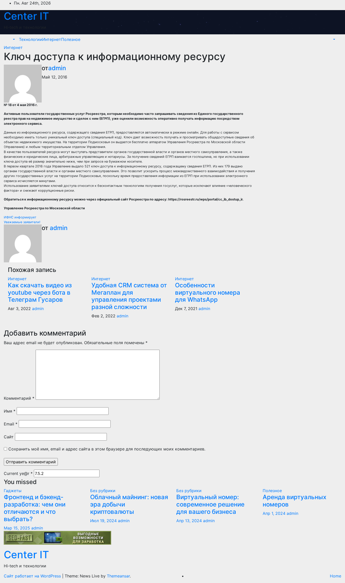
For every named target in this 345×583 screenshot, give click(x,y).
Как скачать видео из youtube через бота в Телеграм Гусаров (40, 292)
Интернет (51, 39)
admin (57, 68)
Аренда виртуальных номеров (294, 500)
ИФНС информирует (20, 217)
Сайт (9, 436)
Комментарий (19, 398)
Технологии (30, 39)
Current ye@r (18, 473)
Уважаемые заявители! (22, 222)
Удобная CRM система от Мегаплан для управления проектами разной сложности (129, 296)
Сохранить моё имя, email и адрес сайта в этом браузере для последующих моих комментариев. (106, 448)
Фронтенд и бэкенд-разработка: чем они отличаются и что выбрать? (34, 507)
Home (335, 575)
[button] (13, 39)
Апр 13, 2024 (189, 520)
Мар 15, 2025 (17, 527)
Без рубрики (102, 490)
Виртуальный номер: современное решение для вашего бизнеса (210, 504)
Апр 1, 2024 (274, 513)
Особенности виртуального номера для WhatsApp (207, 292)
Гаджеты (12, 490)
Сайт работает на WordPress (33, 575)
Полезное (70, 39)
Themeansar (118, 575)
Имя (9, 411)
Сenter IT (26, 16)
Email (10, 423)
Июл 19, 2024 (103, 520)
